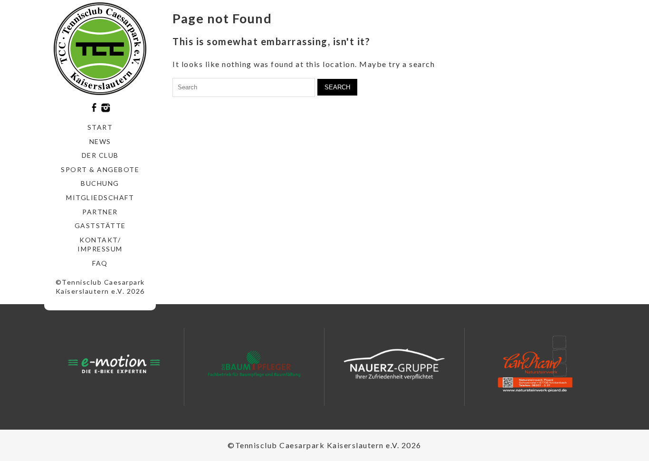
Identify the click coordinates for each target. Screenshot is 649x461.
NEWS (100, 141)
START (100, 127)
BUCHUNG (100, 183)
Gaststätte (100, 225)
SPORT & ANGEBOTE (100, 169)
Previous (62, 367)
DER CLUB (100, 155)
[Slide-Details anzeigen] (114, 364)
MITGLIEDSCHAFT (100, 197)
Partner (100, 212)
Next (166, 367)
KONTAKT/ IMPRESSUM (100, 244)
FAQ (100, 263)
